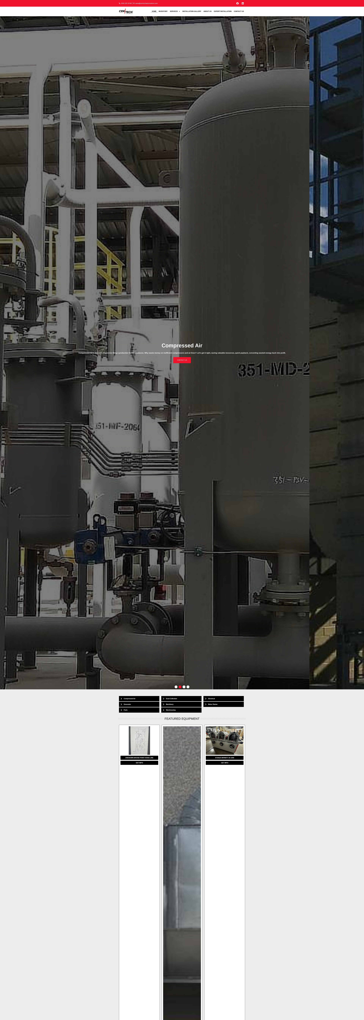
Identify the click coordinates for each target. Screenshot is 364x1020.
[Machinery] (164, 704)
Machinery (169, 704)
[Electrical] (206, 699)
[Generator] (121, 704)
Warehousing (171, 710)
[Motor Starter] (206, 704)
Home (154, 11)
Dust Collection (171, 698)
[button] (176, 686)
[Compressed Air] (121, 699)
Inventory (163, 11)
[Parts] (121, 710)
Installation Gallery (191, 11)
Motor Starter (213, 704)
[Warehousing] (164, 710)
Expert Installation (223, 11)
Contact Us (239, 11)
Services (174, 11)
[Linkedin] (242, 3)
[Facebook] (237, 3)
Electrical (211, 698)
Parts (125, 710)
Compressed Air (129, 698)
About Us (208, 11)
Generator (127, 704)
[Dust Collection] (164, 699)
